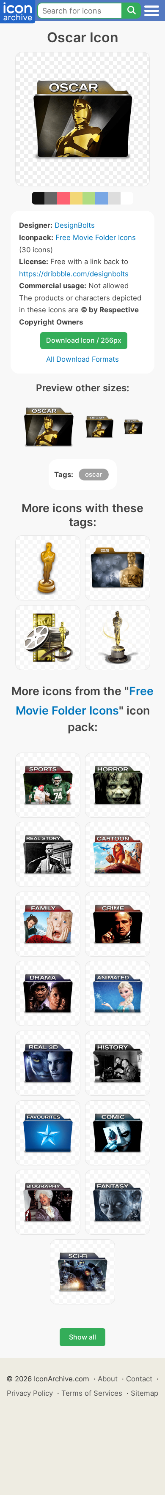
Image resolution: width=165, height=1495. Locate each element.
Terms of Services (91, 1393)
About (108, 1379)
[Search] (131, 11)
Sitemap (144, 1393)
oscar (93, 474)
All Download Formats (82, 359)
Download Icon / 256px (83, 340)
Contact (139, 1379)
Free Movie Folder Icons (95, 237)
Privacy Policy (30, 1393)
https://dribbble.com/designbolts (74, 274)
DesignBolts (75, 225)
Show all (82, 1337)
